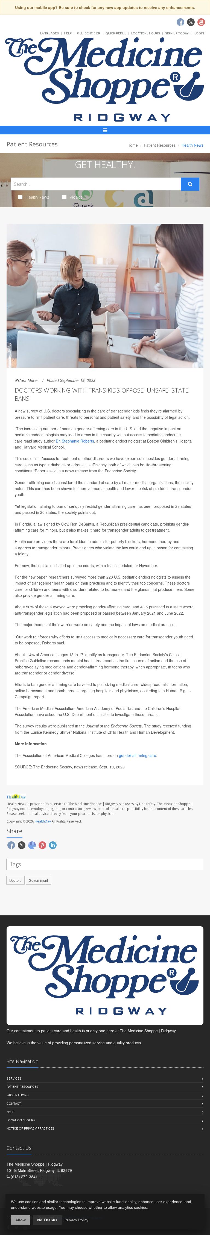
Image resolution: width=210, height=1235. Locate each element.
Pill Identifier (88, 33)
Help (68, 33)
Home (132, 145)
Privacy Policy (76, 1220)
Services (14, 1078)
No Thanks (47, 1220)
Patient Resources (160, 145)
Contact (14, 1103)
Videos (76, 197)
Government (38, 880)
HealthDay (43, 821)
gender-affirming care (137, 755)
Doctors (15, 880)
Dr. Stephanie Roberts (75, 441)
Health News (37, 197)
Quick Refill (116, 33)
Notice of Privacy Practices (30, 1128)
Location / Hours (145, 33)
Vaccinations (17, 1095)
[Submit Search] (190, 184)
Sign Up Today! (177, 33)
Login (199, 33)
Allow (20, 1220)
